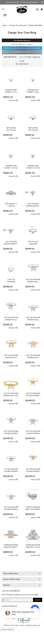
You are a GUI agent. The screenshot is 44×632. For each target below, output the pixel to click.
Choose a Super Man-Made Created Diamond (22, 48)
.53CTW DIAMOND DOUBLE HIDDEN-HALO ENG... (33, 432)
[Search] (37, 9)
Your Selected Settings (21, 40)
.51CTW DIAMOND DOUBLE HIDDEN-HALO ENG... (11, 470)
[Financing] (42, 2)
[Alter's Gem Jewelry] (3, 9)
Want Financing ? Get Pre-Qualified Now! (22, 2)
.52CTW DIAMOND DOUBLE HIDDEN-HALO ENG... (33, 394)
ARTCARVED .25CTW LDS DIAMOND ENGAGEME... (11, 129)
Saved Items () (7, 630)
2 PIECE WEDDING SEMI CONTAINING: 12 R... (33, 508)
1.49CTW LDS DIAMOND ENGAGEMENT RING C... (33, 243)
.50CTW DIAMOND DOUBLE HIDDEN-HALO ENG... (33, 470)
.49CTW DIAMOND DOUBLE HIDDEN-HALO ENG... (11, 432)
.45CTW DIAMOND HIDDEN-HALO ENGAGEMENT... (33, 356)
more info (13, 100)
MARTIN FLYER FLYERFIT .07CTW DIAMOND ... (11, 167)
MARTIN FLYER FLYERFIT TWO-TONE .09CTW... (11, 91)
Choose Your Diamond (17, 25)
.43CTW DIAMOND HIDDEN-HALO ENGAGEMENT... (33, 280)
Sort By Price (10, 56)
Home (4, 25)
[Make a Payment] (5, 15)
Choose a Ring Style (22, 52)
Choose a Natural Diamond (22, 44)
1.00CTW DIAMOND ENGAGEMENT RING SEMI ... (11, 280)
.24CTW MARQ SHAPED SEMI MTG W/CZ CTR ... (33, 205)
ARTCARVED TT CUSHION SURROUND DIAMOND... (11, 205)
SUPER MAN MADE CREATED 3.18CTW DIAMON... (11, 546)
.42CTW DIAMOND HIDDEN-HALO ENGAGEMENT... (33, 318)
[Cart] (41, 9)
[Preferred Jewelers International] (22, 619)
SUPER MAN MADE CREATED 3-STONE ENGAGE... (33, 546)
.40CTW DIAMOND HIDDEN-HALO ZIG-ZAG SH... (11, 394)
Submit (37, 600)
